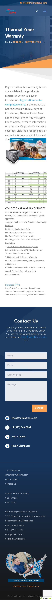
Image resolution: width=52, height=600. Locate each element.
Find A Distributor (20, 445)
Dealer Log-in (34, 586)
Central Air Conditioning (17, 493)
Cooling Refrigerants (15, 538)
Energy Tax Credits (14, 534)
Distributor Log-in (20, 586)
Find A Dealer (18, 436)
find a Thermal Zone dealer (34, 337)
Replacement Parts (14, 525)
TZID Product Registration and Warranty (25, 516)
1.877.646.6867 (12, 470)
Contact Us (10, 484)
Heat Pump (10, 502)
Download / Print (12, 285)
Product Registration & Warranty (21, 511)
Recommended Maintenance (19, 520)
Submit (39, 408)
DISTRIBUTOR (33, 42)
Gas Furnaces (12, 498)
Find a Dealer (11, 479)
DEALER (17, 42)
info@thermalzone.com (16, 475)
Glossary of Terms (14, 529)
